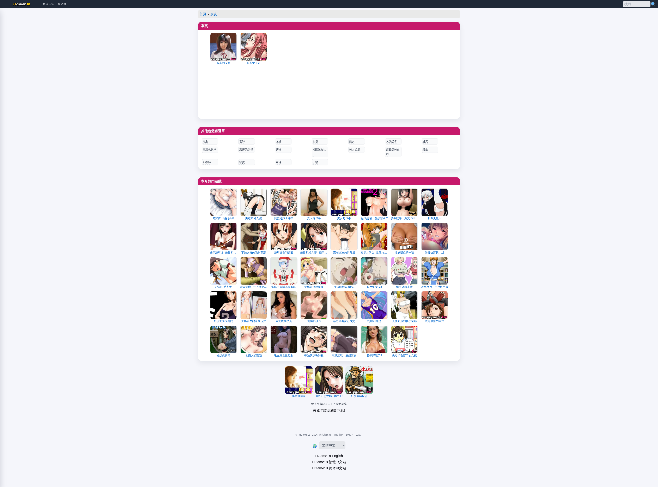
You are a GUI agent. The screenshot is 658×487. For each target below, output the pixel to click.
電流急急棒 (209, 149)
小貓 (315, 162)
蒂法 (278, 149)
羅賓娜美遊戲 (393, 151)
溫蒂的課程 (246, 149)
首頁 (202, 14)
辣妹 (278, 162)
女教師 (207, 162)
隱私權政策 (325, 434)
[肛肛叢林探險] (359, 380)
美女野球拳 (299, 396)
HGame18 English (329, 456)
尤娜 (278, 141)
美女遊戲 (354, 149)
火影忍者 (391, 141)
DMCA (349, 434)
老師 (242, 141)
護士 (425, 149)
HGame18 (304, 434)
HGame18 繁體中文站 (329, 462)
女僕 (315, 141)
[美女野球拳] (299, 380)
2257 (358, 434)
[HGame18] (22, 4)
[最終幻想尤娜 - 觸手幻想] (329, 380)
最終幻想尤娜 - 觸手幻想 (329, 396)
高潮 (205, 141)
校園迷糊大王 (319, 151)
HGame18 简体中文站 (329, 468)
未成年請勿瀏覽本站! (329, 410)
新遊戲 (62, 4)
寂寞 (213, 14)
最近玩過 (48, 4)
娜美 (425, 141)
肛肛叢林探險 (359, 396)
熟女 (352, 141)
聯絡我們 (338, 434)
